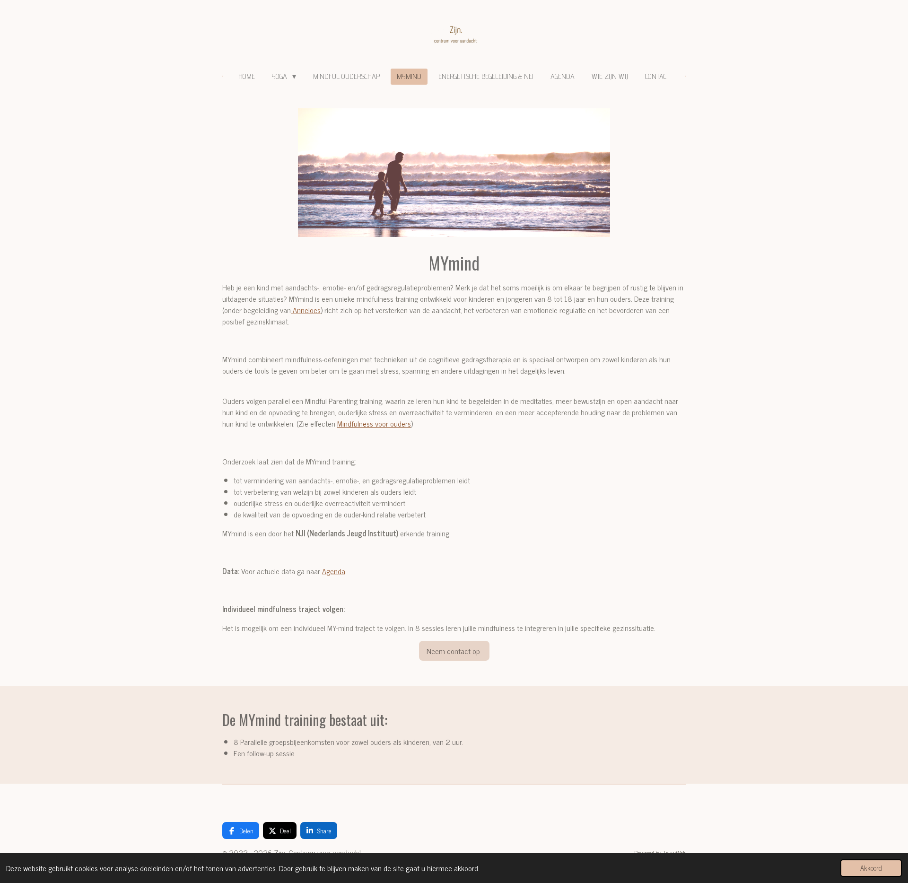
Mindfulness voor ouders (374, 423)
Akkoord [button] (871, 868)
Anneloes (306, 310)
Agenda (333, 571)
